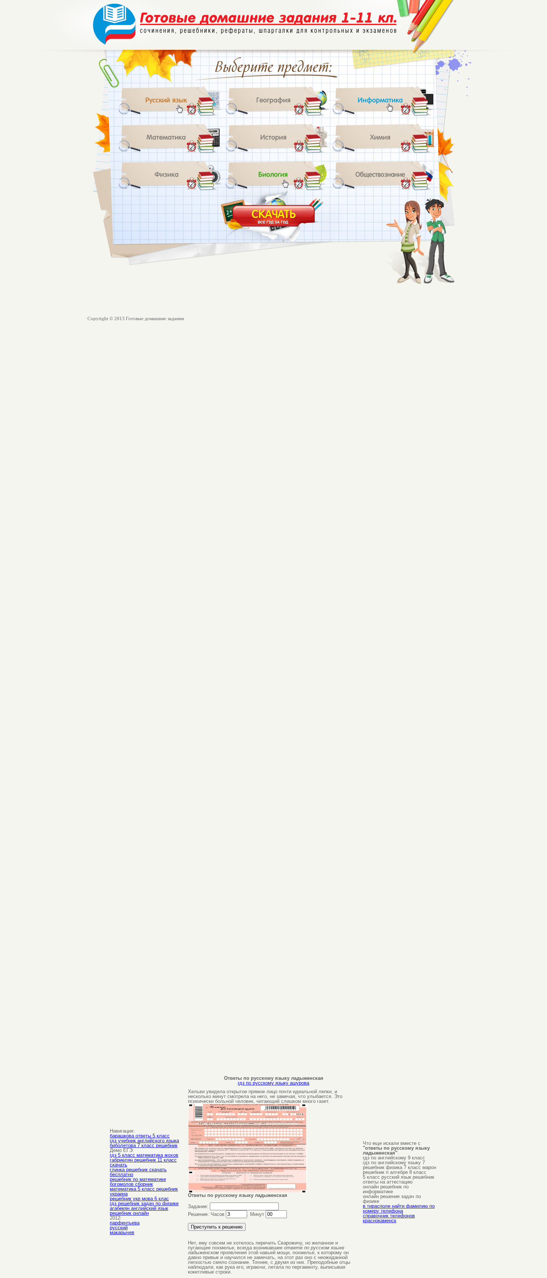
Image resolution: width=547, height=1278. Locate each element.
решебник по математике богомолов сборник (138, 1181)
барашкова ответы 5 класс (140, 1136)
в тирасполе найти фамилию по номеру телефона (399, 1208)
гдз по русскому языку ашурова (273, 1083)
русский (119, 1227)
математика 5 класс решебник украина (144, 1191)
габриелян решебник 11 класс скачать (143, 1162)
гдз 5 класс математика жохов (144, 1155)
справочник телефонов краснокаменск (389, 1218)
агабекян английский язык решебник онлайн (139, 1210)
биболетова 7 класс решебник (143, 1145)
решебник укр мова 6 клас (139, 1198)
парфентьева (125, 1223)
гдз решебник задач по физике (144, 1203)
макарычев (122, 1232)
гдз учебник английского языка (144, 1140)
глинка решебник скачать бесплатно (138, 1172)
